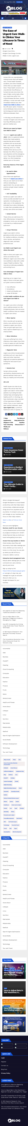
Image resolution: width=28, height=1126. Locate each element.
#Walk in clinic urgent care (11, 56)
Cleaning (5, 665)
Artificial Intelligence (8, 771)
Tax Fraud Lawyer (13, 821)
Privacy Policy (5, 1073)
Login (3, 1058)
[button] (22, 18)
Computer (6, 673)
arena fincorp (14, 768)
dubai (20, 788)
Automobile (6, 648)
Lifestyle (5, 710)
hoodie (5, 808)
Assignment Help (20, 771)
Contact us (4, 1065)
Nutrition (5, 719)
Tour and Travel (7, 752)
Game (4, 694)
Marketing (6, 811)
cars (16, 774)
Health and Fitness (7, 27)
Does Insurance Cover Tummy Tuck (13, 451)
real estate (19, 818)
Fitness (5, 801)
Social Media (6, 739)
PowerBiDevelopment (9, 818)
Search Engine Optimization (11, 735)
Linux (4, 715)
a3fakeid (6, 768)
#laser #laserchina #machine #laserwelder (10, 763)
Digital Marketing (8, 784)
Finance (5, 686)
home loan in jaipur (16, 804)
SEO (5, 821)
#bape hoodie (7, 759)
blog (5, 774)
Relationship (6, 727)
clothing (12, 778)
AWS (4, 652)
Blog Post (4, 1069)
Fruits (4, 690)
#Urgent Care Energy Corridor (12, 53)
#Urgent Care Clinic (9, 51)
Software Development (10, 744)
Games (11, 801)
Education (6, 677)
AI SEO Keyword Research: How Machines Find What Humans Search (12, 633)
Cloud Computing (8, 669)
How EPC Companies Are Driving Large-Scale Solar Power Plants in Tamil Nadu (13, 625)
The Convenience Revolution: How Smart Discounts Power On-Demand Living (13, 641)
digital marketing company (10, 788)
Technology (6, 748)
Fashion (5, 681)
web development (17, 831)
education (6, 791)
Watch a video (7, 520)
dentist (16, 781)
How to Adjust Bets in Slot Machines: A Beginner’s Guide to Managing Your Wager (13, 618)
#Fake (14, 759)
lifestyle (22, 808)
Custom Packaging (8, 781)
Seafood (5, 731)
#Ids (20, 759)
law (11, 808)
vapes (15, 828)
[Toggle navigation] (13, 18)
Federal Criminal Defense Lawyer (11, 798)
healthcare (6, 804)
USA (10, 828)
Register (3, 1061)
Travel (5, 828)
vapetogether (7, 831)
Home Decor (7, 706)
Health (17, 801)
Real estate (6, 723)
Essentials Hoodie (15, 791)
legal (16, 808)
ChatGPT (5, 661)
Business (5, 657)
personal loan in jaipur (9, 815)
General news (7, 698)
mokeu (12, 811)
